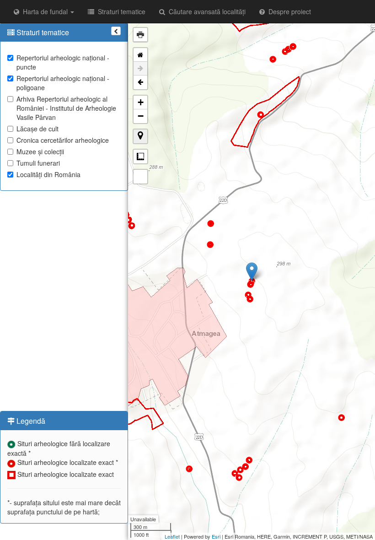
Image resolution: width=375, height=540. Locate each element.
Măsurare (140, 156)
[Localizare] (140, 136)
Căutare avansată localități (205, 11)
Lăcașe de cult (37, 128)
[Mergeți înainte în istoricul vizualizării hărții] (140, 69)
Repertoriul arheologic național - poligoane (62, 83)
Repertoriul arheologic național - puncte (62, 62)
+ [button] (141, 102)
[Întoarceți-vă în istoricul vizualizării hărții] (140, 82)
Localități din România (48, 174)
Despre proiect (288, 11)
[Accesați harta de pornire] (140, 55)
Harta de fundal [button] (44, 11)
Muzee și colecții (40, 151)
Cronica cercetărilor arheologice (62, 140)
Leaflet (172, 536)
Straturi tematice (119, 11)
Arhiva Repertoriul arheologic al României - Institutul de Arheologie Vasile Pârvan (66, 108)
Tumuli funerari (38, 162)
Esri (216, 536)
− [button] (141, 116)
